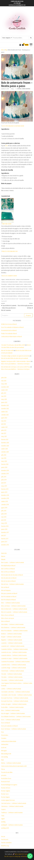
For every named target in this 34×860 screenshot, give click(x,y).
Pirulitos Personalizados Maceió (9, 333)
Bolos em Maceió (5, 621)
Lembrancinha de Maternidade (8, 741)
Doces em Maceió (5, 723)
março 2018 (4, 523)
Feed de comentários (6, 843)
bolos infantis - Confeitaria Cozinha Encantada (21, 282)
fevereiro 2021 (4, 439)
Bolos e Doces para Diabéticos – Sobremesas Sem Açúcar (15, 364)
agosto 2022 (4, 418)
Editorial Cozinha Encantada (23, 89)
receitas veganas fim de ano (8, 800)
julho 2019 (3, 477)
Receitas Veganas (5, 797)
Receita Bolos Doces (14, 293)
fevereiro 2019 (4, 489)
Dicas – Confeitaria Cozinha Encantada (10, 710)
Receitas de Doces (21, 293)
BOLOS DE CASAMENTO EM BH (9, 276)
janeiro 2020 (4, 467)
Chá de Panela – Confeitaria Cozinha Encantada (12, 671)
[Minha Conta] (20, 44)
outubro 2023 (4, 390)
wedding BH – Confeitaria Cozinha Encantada (12, 825)
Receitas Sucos (5, 794)
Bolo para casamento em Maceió (9, 593)
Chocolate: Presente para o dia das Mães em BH (13, 345)
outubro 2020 (4, 449)
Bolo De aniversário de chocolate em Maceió (12, 575)
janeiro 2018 (4, 529)
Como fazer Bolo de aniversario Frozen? (11, 299)
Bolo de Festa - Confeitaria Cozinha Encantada (18, 279)
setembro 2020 (5, 452)
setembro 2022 (5, 415)
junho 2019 (3, 480)
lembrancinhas (4, 744)
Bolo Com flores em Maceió (8, 569)
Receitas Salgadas (5, 791)
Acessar (3, 836)
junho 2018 (3, 514)
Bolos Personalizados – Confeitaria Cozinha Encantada (14, 631)
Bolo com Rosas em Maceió (8, 572)
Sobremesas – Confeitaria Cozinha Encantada (12, 806)
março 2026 (4, 384)
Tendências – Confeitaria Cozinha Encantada (12, 812)
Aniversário (8, 279)
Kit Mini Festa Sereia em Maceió (9, 324)
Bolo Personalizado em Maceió (8, 596)
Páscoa (3, 769)
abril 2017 (3, 535)
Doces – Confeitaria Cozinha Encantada (10, 720)
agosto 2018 (4, 508)
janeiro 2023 (4, 402)
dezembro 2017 (5, 532)
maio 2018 (3, 517)
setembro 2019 (5, 474)
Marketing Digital (26, 856)
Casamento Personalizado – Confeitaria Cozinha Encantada (15, 662)
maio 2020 (3, 458)
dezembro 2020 (5, 443)
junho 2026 (3, 378)
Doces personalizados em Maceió (9, 726)
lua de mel (3, 747)
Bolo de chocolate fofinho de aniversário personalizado (14, 358)
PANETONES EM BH (6, 224)
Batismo (3, 556)
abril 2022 (3, 424)
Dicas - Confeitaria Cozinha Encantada (15, 291)
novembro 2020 (5, 446)
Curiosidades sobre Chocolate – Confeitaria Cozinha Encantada (16, 695)
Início (2, 50)
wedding (3, 822)
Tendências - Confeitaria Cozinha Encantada (21, 296)
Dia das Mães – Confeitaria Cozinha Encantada (12, 707)
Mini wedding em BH (6, 754)
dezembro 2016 (5, 545)
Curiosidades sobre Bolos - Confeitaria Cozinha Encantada (16, 286)
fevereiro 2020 (4, 464)
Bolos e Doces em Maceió (7, 615)
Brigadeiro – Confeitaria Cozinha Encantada (11, 640)
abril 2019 (3, 483)
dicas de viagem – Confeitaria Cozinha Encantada (13, 713)
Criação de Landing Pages (14, 856)
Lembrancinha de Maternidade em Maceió (11, 336)
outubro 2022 (4, 412)
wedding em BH (5, 828)
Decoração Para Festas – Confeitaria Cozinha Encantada (14, 698)
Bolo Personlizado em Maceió (8, 600)
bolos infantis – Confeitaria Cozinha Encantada (12, 624)
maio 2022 (3, 421)
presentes (3, 775)
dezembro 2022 (5, 405)
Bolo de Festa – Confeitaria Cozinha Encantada (12, 584)
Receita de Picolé (5, 782)
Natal (2, 760)
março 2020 (4, 461)
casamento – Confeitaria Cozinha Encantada (11, 643)
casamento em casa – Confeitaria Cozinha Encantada (14, 652)
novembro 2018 (5, 498)
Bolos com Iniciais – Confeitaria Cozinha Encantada (13, 606)
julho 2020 (3, 455)
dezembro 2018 (5, 495)
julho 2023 (3, 393)
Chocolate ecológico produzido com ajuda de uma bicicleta (15, 356)
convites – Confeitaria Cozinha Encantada (11, 689)
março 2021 (4, 436)
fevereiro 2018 (4, 526)
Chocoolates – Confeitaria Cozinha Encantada (12, 680)
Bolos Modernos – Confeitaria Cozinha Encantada (13, 627)
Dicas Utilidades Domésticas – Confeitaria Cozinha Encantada (16, 716)
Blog (6, 50)
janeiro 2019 (4, 492)
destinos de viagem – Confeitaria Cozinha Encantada (13, 704)
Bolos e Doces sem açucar (7, 618)
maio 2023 (3, 396)
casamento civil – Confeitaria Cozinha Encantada (12, 646)
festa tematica (4, 735)
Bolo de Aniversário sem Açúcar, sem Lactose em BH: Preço (15, 367)
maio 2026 (3, 381)
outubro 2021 (4, 427)
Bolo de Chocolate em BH (7, 350)
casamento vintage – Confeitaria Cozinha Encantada (13, 668)
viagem (3, 819)
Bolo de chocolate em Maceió (8, 581)
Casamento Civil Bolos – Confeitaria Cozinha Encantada (14, 649)
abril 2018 (3, 520)
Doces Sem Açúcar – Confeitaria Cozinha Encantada (13, 729)
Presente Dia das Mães (7, 772)
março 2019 (4, 486)
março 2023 (4, 399)
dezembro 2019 (5, 470)
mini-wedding (4, 757)
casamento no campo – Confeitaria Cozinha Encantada (14, 658)
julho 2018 (3, 511)
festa (9, 293)
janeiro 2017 (4, 542)
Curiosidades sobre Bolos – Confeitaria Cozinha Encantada (15, 692)
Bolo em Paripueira (6, 590)
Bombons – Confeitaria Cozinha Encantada (11, 634)
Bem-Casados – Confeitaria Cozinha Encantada (12, 562)
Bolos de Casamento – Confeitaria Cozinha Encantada (14, 612)
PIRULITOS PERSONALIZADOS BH (9, 251)
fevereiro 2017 (4, 539)
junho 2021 (3, 430)
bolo (6, 146)
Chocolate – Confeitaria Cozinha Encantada (11, 674)
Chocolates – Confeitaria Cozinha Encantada (11, 677)
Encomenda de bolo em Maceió (9, 330)
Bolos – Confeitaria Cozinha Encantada (10, 603)
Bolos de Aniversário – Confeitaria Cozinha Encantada (14, 609)
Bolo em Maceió (5, 587)
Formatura (3, 738)
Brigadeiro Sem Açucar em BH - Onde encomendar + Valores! (16, 361)
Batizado (3, 559)
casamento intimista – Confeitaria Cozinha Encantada (14, 655)
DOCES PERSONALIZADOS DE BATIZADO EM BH (13, 126)
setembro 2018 (5, 504)
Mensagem (4, 751)
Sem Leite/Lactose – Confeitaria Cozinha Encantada (13, 803)
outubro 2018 (4, 501)
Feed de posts (4, 839)
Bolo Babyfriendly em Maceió (8, 566)
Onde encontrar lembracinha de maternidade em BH (14, 766)
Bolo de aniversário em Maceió (8, 578)
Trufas (2, 816)
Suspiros (3, 809)
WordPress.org (5, 846)
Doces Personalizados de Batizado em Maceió (12, 327)
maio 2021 (3, 433)
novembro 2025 (5, 387)
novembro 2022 (5, 408)
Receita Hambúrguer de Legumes (9, 785)
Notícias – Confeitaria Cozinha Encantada (11, 763)
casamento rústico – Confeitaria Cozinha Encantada (13, 665)
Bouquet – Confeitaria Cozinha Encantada (11, 637)
